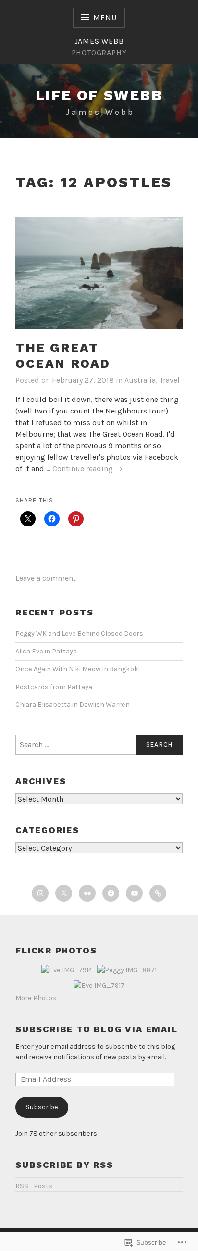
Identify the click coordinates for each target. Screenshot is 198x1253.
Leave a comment (45, 578)
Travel (170, 380)
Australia (140, 380)
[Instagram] (40, 893)
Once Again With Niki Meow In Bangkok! (77, 669)
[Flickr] (87, 893)
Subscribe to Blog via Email (96, 1029)
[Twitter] (63, 893)
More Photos (35, 998)
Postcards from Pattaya (53, 687)
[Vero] (157, 893)
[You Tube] (134, 893)
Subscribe (41, 1107)
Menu (104, 17)
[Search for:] (99, 745)
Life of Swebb (99, 95)
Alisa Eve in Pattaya (46, 651)
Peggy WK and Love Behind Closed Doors (79, 633)
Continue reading (87, 469)
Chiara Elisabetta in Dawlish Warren (72, 705)
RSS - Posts (33, 1186)
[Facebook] (110, 893)
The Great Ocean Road (63, 355)
